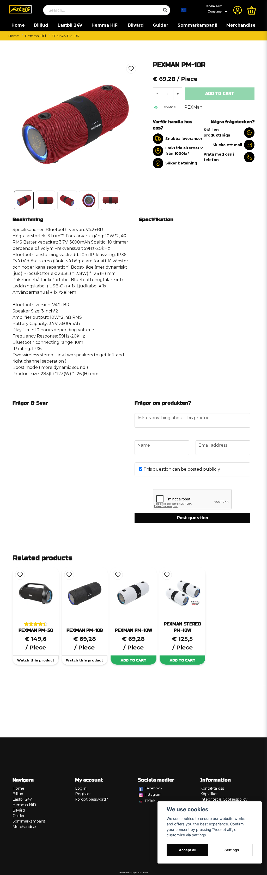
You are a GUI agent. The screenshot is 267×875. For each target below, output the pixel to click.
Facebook (153, 788)
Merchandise (241, 25)
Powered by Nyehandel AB (133, 872)
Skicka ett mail (227, 145)
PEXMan (193, 107)
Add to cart (133, 660)
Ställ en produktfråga (217, 132)
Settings (231, 850)
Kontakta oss (212, 788)
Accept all (187, 850)
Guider (160, 25)
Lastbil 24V (70, 25)
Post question (192, 517)
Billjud (41, 25)
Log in (81, 788)
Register (83, 793)
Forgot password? (91, 799)
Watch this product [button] (35, 660)
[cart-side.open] (252, 10)
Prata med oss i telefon (219, 157)
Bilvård (136, 25)
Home (18, 25)
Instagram (153, 794)
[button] (184, 10)
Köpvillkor (209, 793)
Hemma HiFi (105, 25)
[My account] (237, 10)
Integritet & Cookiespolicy (223, 799)
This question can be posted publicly (181, 469)
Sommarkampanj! (197, 25)
